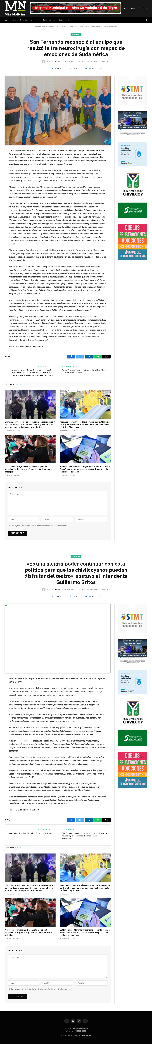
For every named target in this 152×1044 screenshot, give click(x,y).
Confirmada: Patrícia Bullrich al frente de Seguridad (31, 833)
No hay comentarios (91, 62)
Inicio (14, 20)
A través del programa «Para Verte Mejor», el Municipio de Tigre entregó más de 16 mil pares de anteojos (28, 469)
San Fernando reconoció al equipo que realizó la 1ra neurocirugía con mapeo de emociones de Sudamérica (84, 836)
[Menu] (6, 20)
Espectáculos (65, 20)
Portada (38, 27)
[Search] (146, 20)
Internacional (49, 20)
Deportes (35, 20)
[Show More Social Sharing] (101, 68)
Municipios (76, 34)
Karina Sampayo (54, 62)
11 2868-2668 (80, 1031)
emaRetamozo (86, 1036)
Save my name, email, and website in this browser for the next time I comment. (40, 526)
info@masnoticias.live (81, 1029)
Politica (23, 20)
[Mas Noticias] (15, 8)
